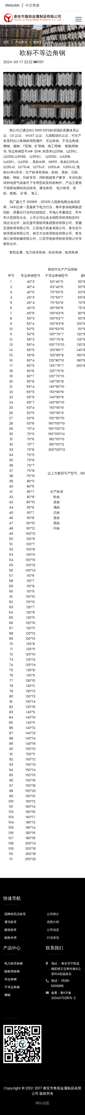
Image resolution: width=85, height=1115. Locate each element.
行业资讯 (53, 937)
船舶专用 (10, 937)
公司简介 (53, 914)
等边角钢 (52, 140)
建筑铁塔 (10, 930)
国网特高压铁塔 (15, 914)
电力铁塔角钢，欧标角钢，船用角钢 (52, 252)
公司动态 (53, 930)
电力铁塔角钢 (13, 963)
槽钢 (7, 995)
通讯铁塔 (10, 922)
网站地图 (42, 1103)
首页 (6, 42)
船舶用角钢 (12, 971)
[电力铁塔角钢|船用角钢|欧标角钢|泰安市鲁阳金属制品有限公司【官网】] (32, 17)
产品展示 (21, 42)
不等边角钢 (12, 987)
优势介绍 (53, 922)
